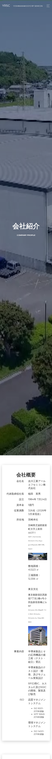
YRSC (22, 5)
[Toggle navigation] (47, 6)
